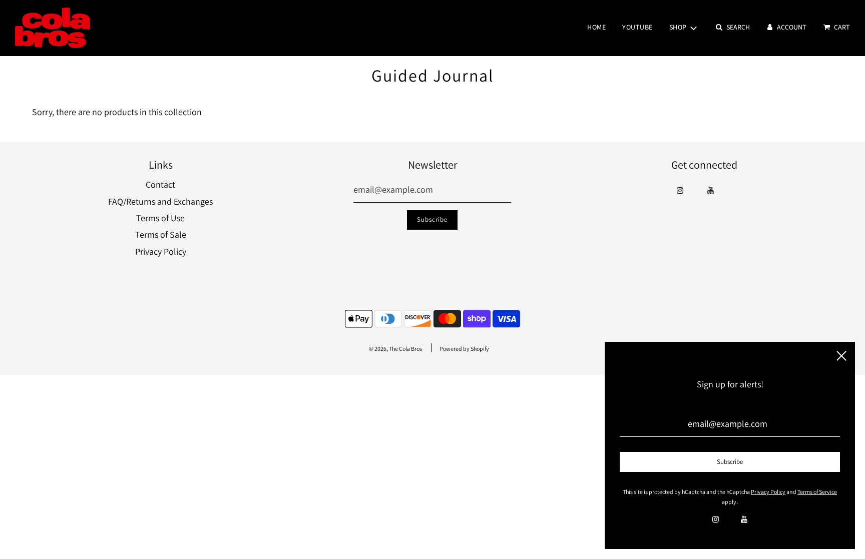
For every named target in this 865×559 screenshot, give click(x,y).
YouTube (637, 28)
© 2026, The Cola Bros (395, 348)
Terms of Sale (160, 234)
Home (596, 28)
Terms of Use (160, 218)
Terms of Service (817, 491)
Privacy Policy (160, 251)
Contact (160, 184)
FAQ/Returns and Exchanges (160, 201)
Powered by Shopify (464, 348)
